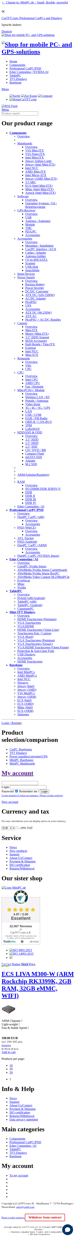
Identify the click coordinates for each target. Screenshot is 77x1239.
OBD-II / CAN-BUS (38, 422)
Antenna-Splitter (35, 256)
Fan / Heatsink (34, 386)
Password (8, 791)
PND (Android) (27, 541)
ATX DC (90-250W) (38, 312)
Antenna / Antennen (37, 221)
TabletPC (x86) (27, 601)
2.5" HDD (31, 443)
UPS (28, 305)
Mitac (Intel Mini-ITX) (39, 189)
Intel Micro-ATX (35, 175)
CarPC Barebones (20, 749)
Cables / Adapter (35, 252)
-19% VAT (26, 828)
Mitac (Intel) (25, 707)
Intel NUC (31, 168)
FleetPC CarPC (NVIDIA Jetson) (38, 555)
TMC (28, 228)
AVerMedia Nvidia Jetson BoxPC (38, 573)
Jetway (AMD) (26, 689)
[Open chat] (67, 1229)
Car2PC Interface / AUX (40, 249)
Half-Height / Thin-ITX (40, 344)
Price (32, 964)
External (30, 347)
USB (28, 217)
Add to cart (9, 1052)
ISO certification (19, 865)
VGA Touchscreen (29, 622)
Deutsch (7, 31)
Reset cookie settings (13, 1217)
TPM (28, 425)
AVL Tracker (25, 538)
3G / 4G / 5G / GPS (37, 407)
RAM (21, 481)
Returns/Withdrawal (21, 868)
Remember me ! (28, 791)
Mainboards (24, 143)
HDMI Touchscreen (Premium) (36, 619)
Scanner (30, 263)
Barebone (15, 82)
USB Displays (26, 654)
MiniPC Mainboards (22, 763)
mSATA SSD (33, 457)
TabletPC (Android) (29, 605)
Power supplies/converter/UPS (28, 756)
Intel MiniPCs (26, 672)
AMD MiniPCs (27, 675)
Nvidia (21, 587)
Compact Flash (34, 453)
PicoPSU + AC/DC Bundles (43, 319)
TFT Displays (18, 753)
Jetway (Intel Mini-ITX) (40, 164)
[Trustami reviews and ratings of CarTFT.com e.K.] (21, 943)
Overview (23, 136)
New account (10, 802)
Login (5, 787)
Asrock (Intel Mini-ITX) (40, 192)
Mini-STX (31, 355)
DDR (28, 492)
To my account (18, 1175)
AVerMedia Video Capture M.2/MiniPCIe (43, 577)
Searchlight (32, 270)
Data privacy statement (23, 1119)
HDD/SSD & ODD (29, 432)
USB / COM (33, 414)
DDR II (30, 496)
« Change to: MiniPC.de (35, 2)
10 (11, 1065)
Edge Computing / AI (30, 506)
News (13, 847)
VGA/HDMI (25, 626)
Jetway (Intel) (25, 686)
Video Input (32, 404)
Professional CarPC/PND (25, 68)
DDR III (30, 499)
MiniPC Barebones (21, 760)
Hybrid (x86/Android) (31, 598)
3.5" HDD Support (37, 337)
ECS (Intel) (24, 700)
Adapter (30, 460)
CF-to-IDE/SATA (36, 259)
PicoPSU (31, 302)
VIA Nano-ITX (35, 154)
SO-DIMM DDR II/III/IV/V (43, 488)
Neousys (22, 682)
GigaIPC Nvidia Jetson (31, 566)
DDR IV (30, 503)
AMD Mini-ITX (35, 171)
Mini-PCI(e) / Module (31, 390)
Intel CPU (31, 379)
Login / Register (12, 723)
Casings (22, 323)
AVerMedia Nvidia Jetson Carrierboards (42, 570)
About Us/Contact (20, 858)
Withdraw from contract (44, 1217)
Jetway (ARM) (26, 696)
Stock (24, 964)
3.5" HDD (31, 439)
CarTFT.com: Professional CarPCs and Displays (32, 18)
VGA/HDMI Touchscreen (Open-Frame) (43, 647)
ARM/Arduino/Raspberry (33, 474)
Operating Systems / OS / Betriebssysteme (41, 205)
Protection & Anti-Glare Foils (35, 651)
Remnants (23, 358)
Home (13, 61)
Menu (5, 89)
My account (17, 773)
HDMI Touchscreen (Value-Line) (38, 629)
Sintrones (23, 714)
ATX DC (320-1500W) (40, 295)
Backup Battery (35, 284)
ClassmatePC (25, 608)
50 (11, 1072)
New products (18, 850)
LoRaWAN (32, 429)
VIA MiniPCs (26, 693)
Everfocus (23, 580)
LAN (28, 411)
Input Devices (26, 273)
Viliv (28, 365)
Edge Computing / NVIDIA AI (28, 72)
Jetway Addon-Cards (38, 161)
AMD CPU (32, 383)
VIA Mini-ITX (34, 150)
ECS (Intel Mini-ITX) (39, 185)
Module (30, 224)
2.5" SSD (31, 446)
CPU (28, 369)
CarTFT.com (28, 99)
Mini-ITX (31, 330)
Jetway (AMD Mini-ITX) (41, 178)
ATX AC (31, 316)
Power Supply (26, 277)
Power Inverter (34, 288)
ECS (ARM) (25, 711)
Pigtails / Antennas (36, 400)
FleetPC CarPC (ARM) (32, 545)
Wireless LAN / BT (37, 397)
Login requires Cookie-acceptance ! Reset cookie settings (32, 795)
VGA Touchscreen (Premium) (36, 640)
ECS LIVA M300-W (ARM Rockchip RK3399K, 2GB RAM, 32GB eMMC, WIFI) (38, 984)
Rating (16, 964)
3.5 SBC (30, 182)
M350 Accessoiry (36, 340)
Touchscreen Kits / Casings (34, 633)
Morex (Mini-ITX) (37, 333)
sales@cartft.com (25, 1207)
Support (14, 854)
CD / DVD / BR (35, 450)
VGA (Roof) (25, 636)
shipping (6, 1045)
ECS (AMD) (25, 703)
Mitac (20, 584)
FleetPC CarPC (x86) (30, 517)
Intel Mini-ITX (34, 157)
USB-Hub (31, 266)
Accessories (32, 235)
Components (17, 65)
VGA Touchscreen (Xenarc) (35, 644)
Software (23, 196)
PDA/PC (31, 231)
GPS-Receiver (26, 210)
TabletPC (15, 75)
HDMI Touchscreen (29, 661)
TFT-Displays (18, 79)
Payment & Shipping (22, 861)
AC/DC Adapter (35, 298)
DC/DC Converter (36, 291)
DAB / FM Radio (36, 418)
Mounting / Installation (39, 245)
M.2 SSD (31, 464)
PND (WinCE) (26, 527)
